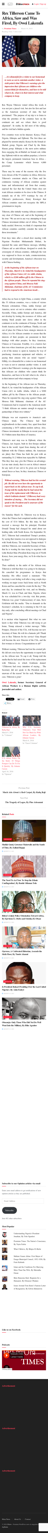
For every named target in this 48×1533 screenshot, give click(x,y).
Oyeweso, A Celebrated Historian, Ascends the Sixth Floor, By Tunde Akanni (22, 953)
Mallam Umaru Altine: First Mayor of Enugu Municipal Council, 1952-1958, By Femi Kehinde (30, 1259)
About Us (17, 1519)
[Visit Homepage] (22, 4)
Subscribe (9, 1210)
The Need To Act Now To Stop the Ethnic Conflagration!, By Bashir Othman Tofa (20, 882)
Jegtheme (5, 1527)
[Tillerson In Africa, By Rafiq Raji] (11, 720)
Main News (6, 1519)
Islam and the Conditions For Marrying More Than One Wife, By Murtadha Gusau (28, 1270)
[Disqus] (24, 1072)
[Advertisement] (24, 1308)
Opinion (7, 839)
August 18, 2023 (8, 993)
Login (36, 4)
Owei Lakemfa (9, 682)
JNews (9, 1524)
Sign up (43, 4)
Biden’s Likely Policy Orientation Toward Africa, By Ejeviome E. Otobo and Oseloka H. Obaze (23, 917)
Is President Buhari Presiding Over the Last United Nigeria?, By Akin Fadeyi (24, 988)
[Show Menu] (3, 4)
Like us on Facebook (11, 1329)
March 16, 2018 (27, 28)
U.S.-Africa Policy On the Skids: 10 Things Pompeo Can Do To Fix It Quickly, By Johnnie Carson (11, 763)
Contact (28, 1519)
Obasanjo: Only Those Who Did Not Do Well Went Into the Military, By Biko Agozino (21, 1024)
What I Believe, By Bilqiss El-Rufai (27, 1249)
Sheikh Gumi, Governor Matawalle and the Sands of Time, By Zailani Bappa (23, 846)
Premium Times (10, 28)
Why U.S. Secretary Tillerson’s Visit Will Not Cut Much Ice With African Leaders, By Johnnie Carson (32, 732)
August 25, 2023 (8, 851)
